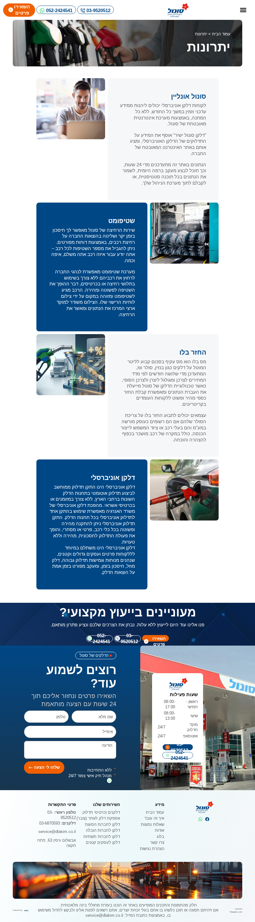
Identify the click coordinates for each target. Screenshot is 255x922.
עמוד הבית (221, 34)
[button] (243, 10)
